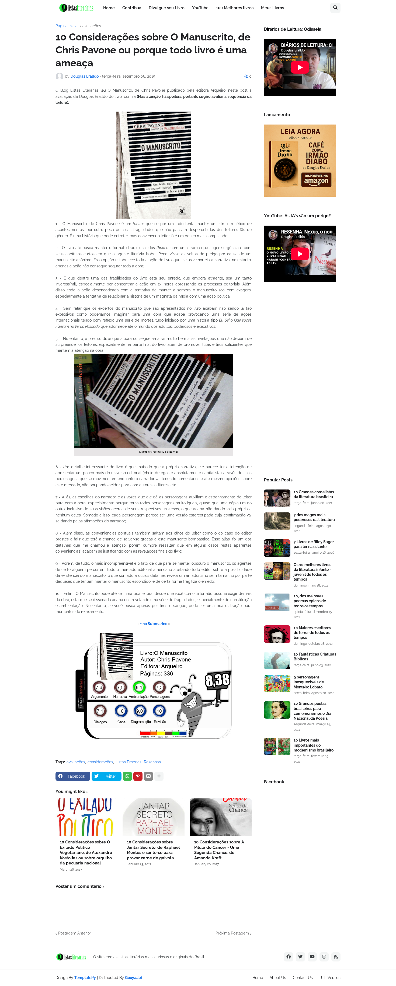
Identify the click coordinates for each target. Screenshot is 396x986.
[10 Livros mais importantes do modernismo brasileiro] (277, 746)
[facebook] (288, 956)
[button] (335, 8)
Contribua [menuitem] (131, 7)
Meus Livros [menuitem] (272, 7)
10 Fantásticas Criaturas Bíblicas (315, 656)
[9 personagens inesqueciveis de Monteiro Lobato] (277, 683)
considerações (100, 762)
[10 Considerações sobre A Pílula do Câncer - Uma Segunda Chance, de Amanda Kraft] (221, 817)
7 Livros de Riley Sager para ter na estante (314, 544)
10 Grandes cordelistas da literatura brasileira (314, 494)
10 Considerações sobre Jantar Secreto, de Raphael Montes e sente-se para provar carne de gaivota (153, 850)
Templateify (85, 977)
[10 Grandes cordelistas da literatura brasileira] (277, 498)
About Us (278, 977)
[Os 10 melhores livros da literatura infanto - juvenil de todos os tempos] (277, 571)
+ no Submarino (153, 624)
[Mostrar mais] (159, 776)
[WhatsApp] (127, 776)
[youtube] (312, 956)
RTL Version (330, 977)
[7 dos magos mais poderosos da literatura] (277, 521)
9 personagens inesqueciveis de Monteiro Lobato (309, 682)
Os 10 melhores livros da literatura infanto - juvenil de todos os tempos (312, 572)
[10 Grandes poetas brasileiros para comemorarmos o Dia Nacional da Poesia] (277, 710)
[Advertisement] (300, 381)
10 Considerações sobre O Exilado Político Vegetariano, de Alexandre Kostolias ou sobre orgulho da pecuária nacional (86, 853)
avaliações (91, 26)
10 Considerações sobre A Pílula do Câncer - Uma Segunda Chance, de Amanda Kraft (219, 850)
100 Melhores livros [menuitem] (234, 7)
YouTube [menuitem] (200, 7)
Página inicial (67, 26)
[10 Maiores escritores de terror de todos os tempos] (277, 634)
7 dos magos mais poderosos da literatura (314, 517)
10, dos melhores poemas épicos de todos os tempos (310, 601)
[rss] (336, 956)
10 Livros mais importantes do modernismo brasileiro (314, 745)
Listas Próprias (128, 762)
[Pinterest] (138, 776)
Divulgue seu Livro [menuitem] (167, 7)
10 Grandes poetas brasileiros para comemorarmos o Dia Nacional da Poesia (312, 710)
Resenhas (152, 762)
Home (257, 977)
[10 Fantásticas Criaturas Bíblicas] (277, 660)
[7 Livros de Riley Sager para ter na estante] (277, 548)
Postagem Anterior (74, 933)
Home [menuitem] (109, 7)
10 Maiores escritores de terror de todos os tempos (312, 633)
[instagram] (324, 956)
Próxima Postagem (232, 933)
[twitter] (300, 956)
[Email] (148, 776)
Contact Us (303, 977)
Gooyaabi (133, 977)
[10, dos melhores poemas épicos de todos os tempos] (277, 602)
